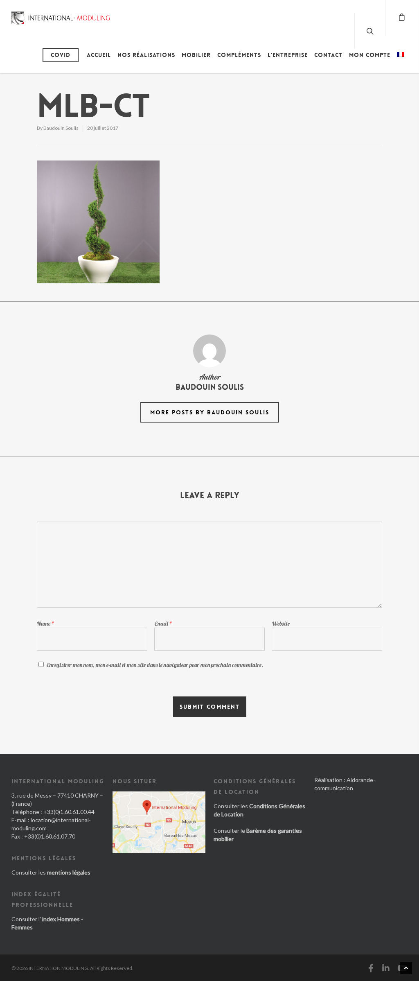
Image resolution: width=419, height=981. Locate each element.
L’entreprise (288, 55)
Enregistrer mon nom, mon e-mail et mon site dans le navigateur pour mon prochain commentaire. (154, 665)
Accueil (99, 55)
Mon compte (369, 55)
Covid (60, 55)
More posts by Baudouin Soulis (209, 412)
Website (281, 623)
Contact (328, 55)
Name (45, 623)
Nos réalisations (146, 55)
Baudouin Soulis (61, 128)
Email (163, 623)
